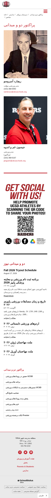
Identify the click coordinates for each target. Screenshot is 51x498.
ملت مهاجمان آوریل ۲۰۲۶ (18, 351)
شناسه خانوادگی (12, 393)
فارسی (41, 495)
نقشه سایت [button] (17, 491)
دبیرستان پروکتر (22, 15)
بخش (26, 462)
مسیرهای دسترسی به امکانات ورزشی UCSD (23, 387)
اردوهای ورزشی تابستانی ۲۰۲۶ (21, 323)
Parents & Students (25, 466)
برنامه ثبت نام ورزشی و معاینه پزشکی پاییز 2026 (21, 281)
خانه (5, 15)
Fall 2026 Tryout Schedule (20, 270)
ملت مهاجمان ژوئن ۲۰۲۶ (18, 342)
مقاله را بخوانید (10, 318)
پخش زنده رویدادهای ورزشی (17, 399)
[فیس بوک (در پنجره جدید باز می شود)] (20, 452)
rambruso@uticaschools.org (15, 92)
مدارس (11, 15)
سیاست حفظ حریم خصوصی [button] (37, 487)
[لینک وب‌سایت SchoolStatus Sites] (25, 481)
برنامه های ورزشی (13, 382)
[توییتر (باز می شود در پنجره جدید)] (25, 452)
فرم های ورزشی (12, 404)
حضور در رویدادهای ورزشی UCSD (19, 376)
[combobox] (43, 495)
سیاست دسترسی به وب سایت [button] (15, 487)
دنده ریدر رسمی (12, 410)
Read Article (8, 296)
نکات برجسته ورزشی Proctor (17, 415)
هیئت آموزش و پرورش (25, 459)
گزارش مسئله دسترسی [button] (31, 491)
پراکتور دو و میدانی (36, 15)
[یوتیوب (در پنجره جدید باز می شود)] (31, 452)
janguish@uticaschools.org (15, 161)
